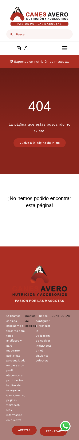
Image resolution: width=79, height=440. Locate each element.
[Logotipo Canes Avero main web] (39, 8)
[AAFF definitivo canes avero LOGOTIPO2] (39, 267)
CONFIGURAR (61, 315)
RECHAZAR (53, 431)
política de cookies (30, 320)
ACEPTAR (24, 430)
